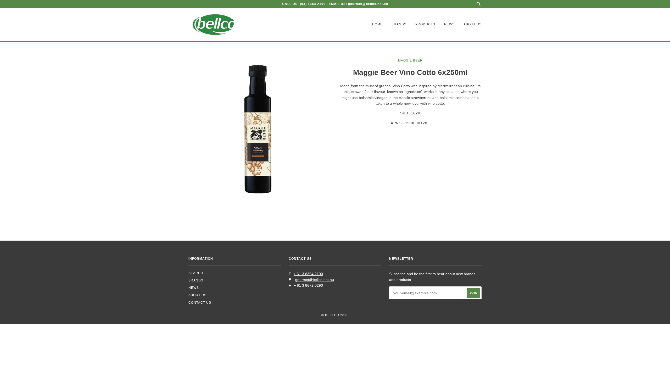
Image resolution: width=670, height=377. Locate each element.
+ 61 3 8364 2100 (308, 274)
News (449, 24)
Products (425, 24)
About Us (473, 24)
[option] (259, 128)
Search (195, 273)
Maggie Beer (410, 60)
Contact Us (199, 302)
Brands (399, 24)
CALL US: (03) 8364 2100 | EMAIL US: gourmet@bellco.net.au (335, 4)
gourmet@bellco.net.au (314, 280)
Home (377, 24)
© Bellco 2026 (335, 315)
